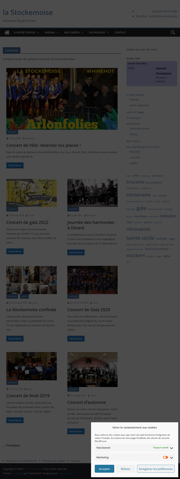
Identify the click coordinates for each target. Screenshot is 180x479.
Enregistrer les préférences (156, 469)
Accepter (104, 469)
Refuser (125, 469)
